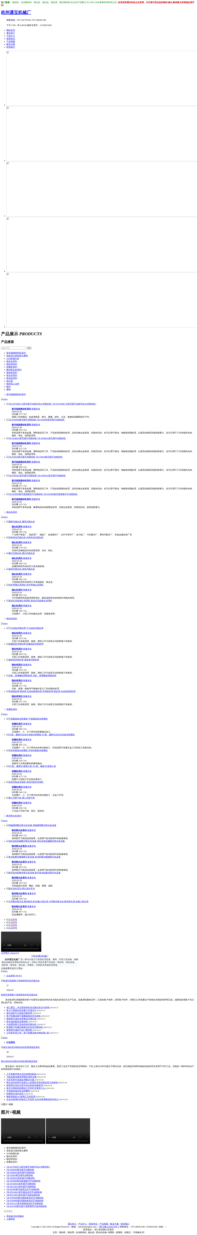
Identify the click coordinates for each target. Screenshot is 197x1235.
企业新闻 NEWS (14, 976)
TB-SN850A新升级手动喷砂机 (20, 1178)
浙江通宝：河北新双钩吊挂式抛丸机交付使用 (28, 1007)
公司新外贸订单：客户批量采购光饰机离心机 (28, 1033)
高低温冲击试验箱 (15, 1216)
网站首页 (10, 30)
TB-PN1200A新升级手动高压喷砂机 (23, 1195)
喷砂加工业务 (12, 384)
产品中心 (10, 36)
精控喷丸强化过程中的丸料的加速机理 (24, 1085)
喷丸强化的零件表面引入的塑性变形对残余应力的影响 (32, 1082)
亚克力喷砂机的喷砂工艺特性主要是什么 (26, 1088)
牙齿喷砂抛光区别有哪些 (18, 1091)
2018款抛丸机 (12, 358)
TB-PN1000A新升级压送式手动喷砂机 (24, 1192)
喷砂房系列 (11, 364)
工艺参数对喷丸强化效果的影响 (21, 1074)
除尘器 (9, 381)
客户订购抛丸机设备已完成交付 (21, 1010)
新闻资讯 (10, 39)
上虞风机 (10, 1219)
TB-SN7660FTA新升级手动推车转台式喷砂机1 (28, 1167)
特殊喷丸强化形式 (15, 1094)
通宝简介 (10, 33)
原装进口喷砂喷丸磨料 (17, 356)
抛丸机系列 (11, 361)
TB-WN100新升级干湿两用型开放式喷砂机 (26, 1206)
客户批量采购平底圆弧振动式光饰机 (23, 1016)
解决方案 (10, 44)
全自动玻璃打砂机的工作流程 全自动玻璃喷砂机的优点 (32, 1099)
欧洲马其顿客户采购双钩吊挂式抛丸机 (19, 995)
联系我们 (10, 47)
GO (29, 348)
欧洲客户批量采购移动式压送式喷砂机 (24, 1027)
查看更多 (36, 409)
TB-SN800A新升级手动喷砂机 (20, 1172)
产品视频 (10, 41)
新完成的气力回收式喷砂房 (19, 1013)
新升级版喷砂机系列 (16, 353)
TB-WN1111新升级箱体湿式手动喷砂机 (24, 1203)
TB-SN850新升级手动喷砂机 (19, 1175)
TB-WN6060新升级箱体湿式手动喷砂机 (25, 1198)
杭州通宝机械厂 (16, 12)
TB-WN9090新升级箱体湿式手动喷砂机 (25, 1201)
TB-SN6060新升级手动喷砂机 (20, 1170)
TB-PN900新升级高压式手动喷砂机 (23, 1189)
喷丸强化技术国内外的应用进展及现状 (19, 1061)
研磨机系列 (11, 367)
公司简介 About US (10, 953)
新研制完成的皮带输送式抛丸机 (21, 1019)
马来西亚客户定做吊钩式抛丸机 (21, 1024)
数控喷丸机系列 (13, 370)
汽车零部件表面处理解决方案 (20, 1080)
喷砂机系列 (11, 372)
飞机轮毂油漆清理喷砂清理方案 (21, 1077)
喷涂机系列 (11, 378)
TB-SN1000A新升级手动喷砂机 (21, 1184)
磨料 (8, 389)
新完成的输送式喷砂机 (17, 1021)
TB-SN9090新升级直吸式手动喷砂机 (23, 1181)
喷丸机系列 (11, 375)
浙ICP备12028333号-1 (109, 1227)
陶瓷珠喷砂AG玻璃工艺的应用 (21, 1096)
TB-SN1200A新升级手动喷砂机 (21, 1186)
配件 (8, 387)
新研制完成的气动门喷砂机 (19, 1030)
